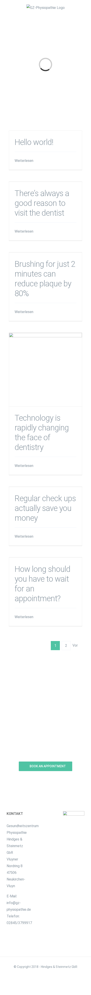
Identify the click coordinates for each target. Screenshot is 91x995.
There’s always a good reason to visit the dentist (42, 203)
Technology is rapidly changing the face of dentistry (46, 369)
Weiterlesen (24, 161)
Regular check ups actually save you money (45, 508)
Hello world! (34, 142)
